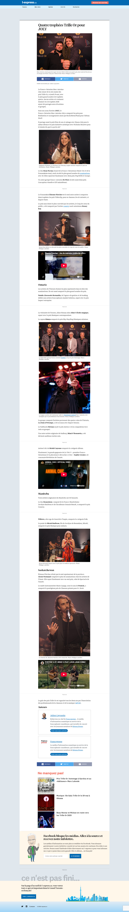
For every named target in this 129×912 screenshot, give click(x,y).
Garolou (63, 358)
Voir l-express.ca (29, 896)
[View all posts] (59, 730)
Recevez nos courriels (100, 3)
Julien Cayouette (57, 715)
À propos (32, 906)
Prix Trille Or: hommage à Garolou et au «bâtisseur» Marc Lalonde (74, 780)
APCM (78, 703)
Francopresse (71, 719)
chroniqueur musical (70, 415)
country (66, 206)
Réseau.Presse (78, 726)
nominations (85, 173)
